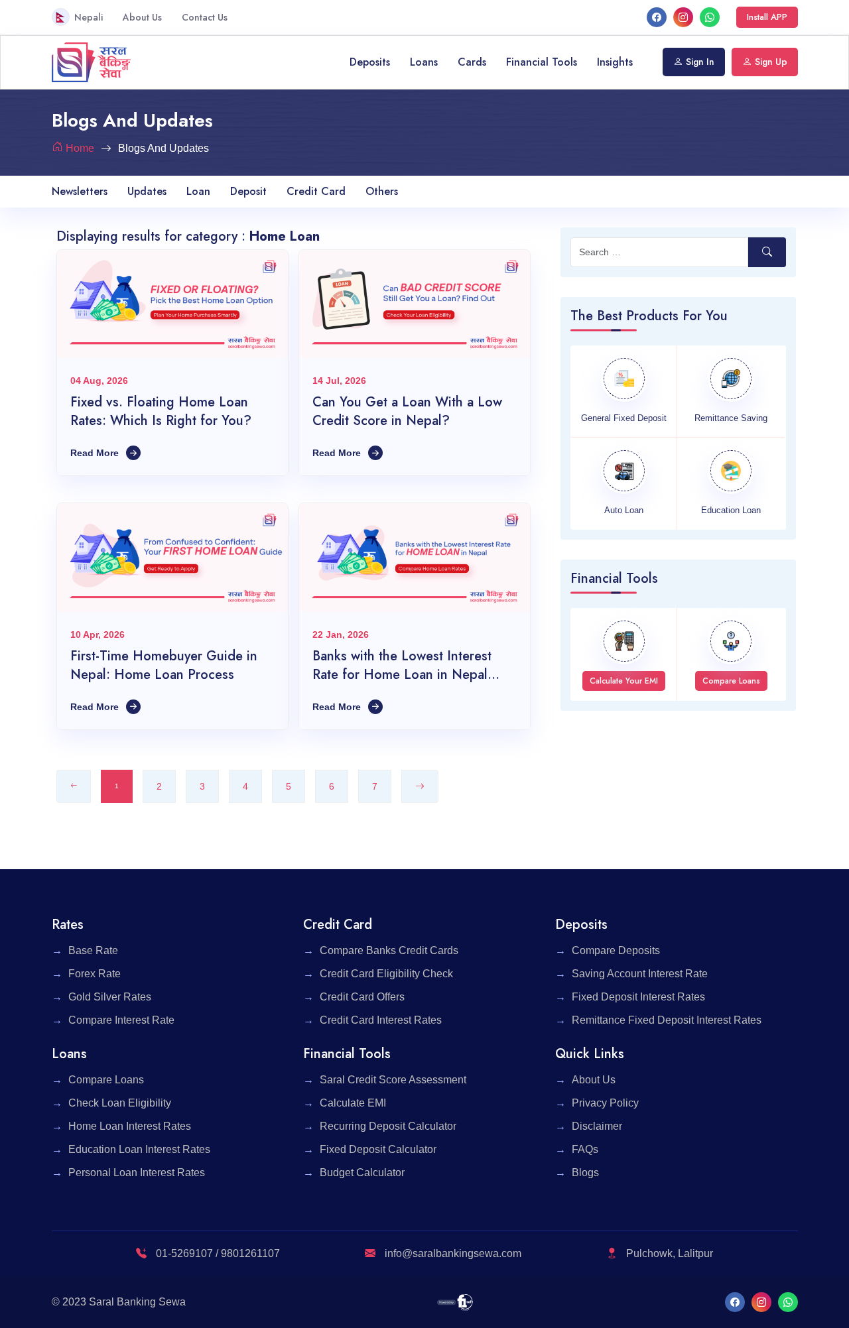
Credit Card (316, 191)
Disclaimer (597, 1126)
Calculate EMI (353, 1103)
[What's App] (709, 17)
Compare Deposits (616, 950)
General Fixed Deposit (624, 418)
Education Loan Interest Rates (139, 1149)
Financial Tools (541, 62)
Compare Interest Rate (121, 1020)
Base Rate (93, 950)
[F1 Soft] (455, 1301)
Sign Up (771, 61)
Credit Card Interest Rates (381, 1020)
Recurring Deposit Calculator (388, 1126)
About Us (142, 17)
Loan (198, 191)
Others (381, 191)
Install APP (767, 17)
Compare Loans (106, 1079)
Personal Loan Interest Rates (136, 1172)
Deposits (370, 62)
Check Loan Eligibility (119, 1103)
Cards (472, 62)
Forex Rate (94, 973)
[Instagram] (683, 17)
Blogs (585, 1172)
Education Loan (731, 510)
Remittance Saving (730, 418)
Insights (615, 62)
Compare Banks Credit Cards (389, 950)
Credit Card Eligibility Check (386, 973)
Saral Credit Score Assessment (393, 1079)
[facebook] (656, 17)
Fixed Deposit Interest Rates (638, 996)
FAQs (585, 1149)
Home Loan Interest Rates (129, 1126)
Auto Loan (623, 510)
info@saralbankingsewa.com (453, 1253)
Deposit (248, 191)
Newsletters (79, 191)
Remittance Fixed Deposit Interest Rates (666, 1020)
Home (80, 148)
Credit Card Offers (362, 996)
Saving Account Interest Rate (640, 973)
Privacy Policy (605, 1103)
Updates (146, 191)
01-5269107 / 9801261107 (216, 1253)
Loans (424, 62)
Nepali (88, 17)
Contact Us (205, 17)
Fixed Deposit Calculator (378, 1149)
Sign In (700, 61)
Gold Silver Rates (109, 996)
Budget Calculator (362, 1172)
